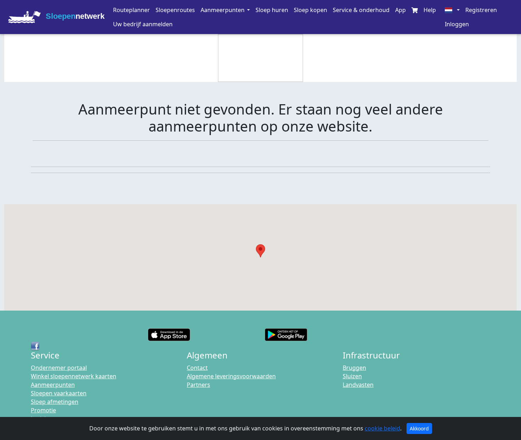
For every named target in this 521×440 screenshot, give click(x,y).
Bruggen (354, 368)
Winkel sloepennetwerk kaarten (73, 376)
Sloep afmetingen (54, 402)
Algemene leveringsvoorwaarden (231, 376)
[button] (225, 10)
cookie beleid (382, 428)
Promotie (43, 410)
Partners (198, 385)
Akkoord (419, 428)
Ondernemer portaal (59, 368)
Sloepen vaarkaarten (58, 393)
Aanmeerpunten (53, 385)
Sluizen (352, 376)
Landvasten (358, 385)
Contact (197, 368)
